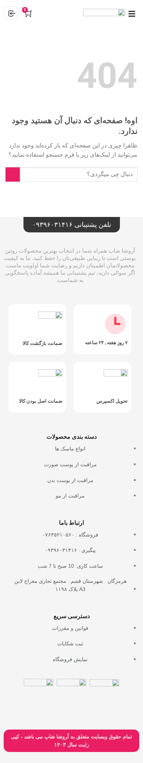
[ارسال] (13, 174)
